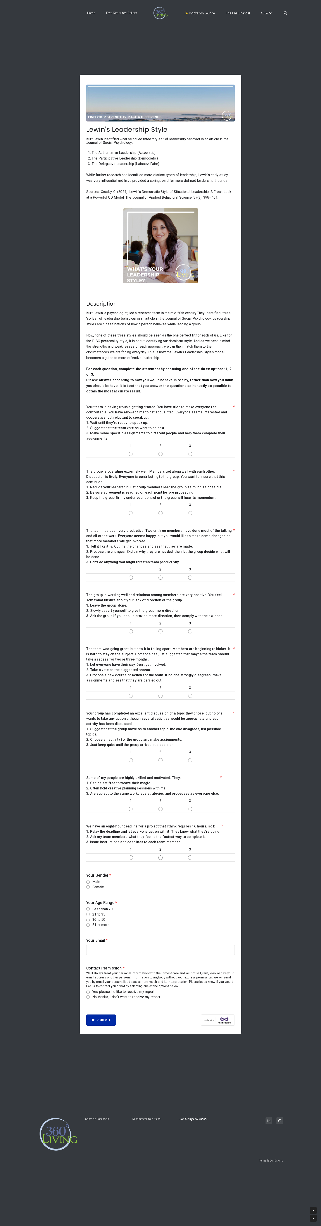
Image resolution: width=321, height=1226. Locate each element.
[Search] (285, 13)
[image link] (58, 1134)
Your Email (96, 949)
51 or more (100, 933)
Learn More (23, 1197)
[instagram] (279, 1120)
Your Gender (98, 883)
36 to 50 (98, 928)
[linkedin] (269, 1120)
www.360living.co (51, 1179)
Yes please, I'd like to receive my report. (123, 1000)
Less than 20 (102, 917)
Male (96, 890)
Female (98, 895)
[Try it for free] (218, 1028)
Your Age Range (101, 911)
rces (73, 1185)
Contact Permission (105, 976)
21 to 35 (98, 923)
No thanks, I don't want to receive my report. (126, 1005)
